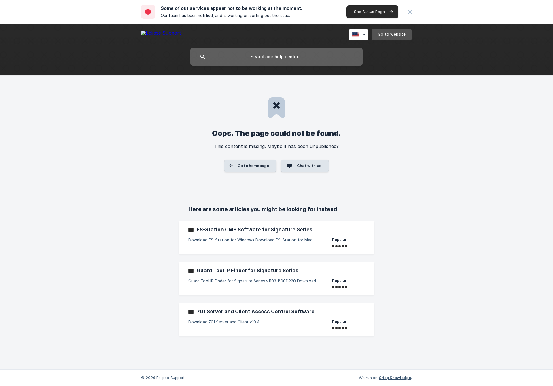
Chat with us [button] (309, 165)
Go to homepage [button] (253, 165)
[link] (276, 237)
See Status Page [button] (369, 11)
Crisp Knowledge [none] (395, 377)
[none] (410, 12)
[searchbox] (276, 57)
